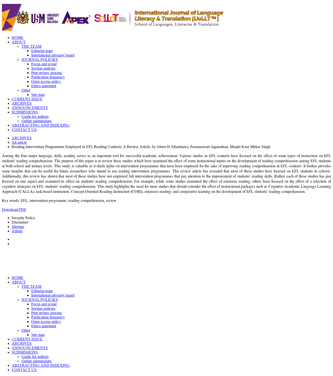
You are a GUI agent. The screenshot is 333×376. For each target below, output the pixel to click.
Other (25, 90)
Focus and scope (44, 64)
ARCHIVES (22, 103)
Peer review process (46, 73)
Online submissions (36, 121)
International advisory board (52, 55)
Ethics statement (43, 86)
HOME (17, 38)
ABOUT (19, 42)
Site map (38, 95)
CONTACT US (24, 130)
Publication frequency (48, 77)
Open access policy (46, 81)
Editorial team (42, 51)
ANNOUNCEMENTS (30, 108)
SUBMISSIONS (25, 112)
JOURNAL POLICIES (39, 59)
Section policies (43, 68)
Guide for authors (35, 116)
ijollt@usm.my (157, 270)
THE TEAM (31, 46)
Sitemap (18, 227)
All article (19, 142)
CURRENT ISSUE (27, 99)
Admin (17, 231)
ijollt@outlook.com (182, 270)
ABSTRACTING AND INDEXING (41, 125)
